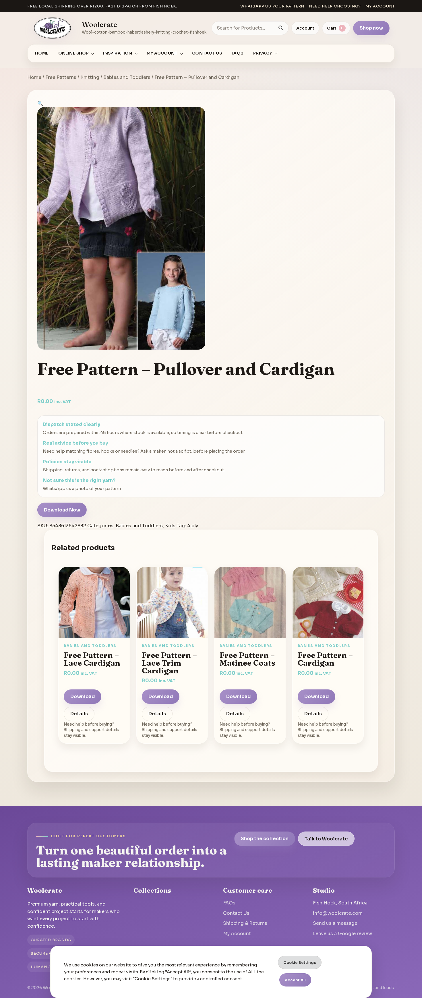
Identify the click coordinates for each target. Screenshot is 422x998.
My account (380, 6)
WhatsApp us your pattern (272, 6)
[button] (40, 103)
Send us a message (335, 923)
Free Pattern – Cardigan (325, 659)
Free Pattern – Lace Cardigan (92, 659)
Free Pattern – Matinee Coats (247, 659)
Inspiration (117, 53)
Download (82, 697)
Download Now (62, 510)
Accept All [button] (295, 980)
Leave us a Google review (342, 934)
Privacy (262, 53)
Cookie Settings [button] (299, 962)
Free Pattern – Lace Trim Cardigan (169, 662)
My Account (237, 934)
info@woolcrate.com (338, 913)
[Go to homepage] (52, 28)
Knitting (89, 77)
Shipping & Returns (245, 923)
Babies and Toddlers (126, 77)
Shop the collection (265, 839)
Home (42, 53)
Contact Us (207, 53)
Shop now (371, 28)
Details (79, 714)
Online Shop (73, 53)
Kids (170, 526)
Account (305, 28)
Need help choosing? (335, 6)
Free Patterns (60, 77)
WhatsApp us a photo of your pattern (82, 488)
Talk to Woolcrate (326, 839)
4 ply (192, 526)
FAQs (237, 53)
